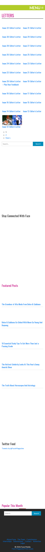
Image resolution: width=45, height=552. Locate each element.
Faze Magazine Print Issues (22, 549)
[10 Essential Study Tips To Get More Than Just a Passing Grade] (22, 335)
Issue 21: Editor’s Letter (32, 72)
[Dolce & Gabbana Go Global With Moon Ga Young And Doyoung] (22, 314)
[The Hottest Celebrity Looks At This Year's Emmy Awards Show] (22, 356)
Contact (28, 541)
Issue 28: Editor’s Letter (11, 45)
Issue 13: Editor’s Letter (32, 111)
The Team (21, 539)
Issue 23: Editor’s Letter (32, 63)
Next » (8, 138)
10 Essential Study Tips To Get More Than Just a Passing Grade (20, 345)
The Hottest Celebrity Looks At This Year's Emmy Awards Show (20, 366)
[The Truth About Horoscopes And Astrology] (22, 377)
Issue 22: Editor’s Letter (11, 72)
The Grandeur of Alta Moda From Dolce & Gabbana (21, 304)
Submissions (18, 541)
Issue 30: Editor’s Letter (11, 36)
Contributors (32, 539)
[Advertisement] (22, 188)
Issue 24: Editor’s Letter (11, 63)
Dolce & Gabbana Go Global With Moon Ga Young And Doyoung (22, 324)
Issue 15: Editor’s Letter (32, 102)
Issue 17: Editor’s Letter (32, 93)
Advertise (37, 541)
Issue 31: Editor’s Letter (32, 27)
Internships (7, 541)
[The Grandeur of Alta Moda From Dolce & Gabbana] (22, 296)
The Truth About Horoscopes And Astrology (18, 385)
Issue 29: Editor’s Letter (32, 36)
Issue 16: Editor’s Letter (11, 102)
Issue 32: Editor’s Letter (11, 27)
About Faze (11, 539)
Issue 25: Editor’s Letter (32, 54)
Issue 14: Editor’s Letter (11, 111)
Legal (22, 543)
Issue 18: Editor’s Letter (11, 93)
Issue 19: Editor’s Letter (32, 81)
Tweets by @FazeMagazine (13, 448)
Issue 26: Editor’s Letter (11, 54)
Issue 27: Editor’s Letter (32, 45)
